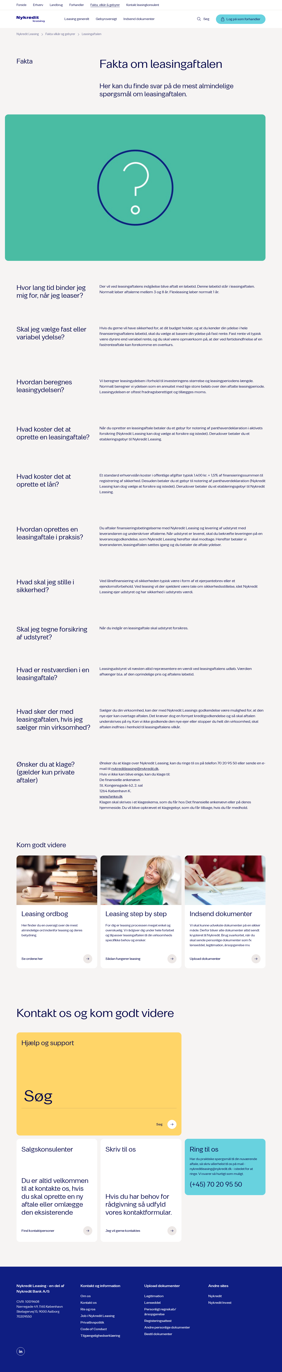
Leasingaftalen (91, 34)
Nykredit (215, 1296)
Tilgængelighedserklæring (100, 1336)
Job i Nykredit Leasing (98, 1316)
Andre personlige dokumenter (167, 1327)
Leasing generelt (76, 19)
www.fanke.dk (111, 796)
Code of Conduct (94, 1329)
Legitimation (154, 1296)
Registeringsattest (158, 1321)
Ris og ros (88, 1309)
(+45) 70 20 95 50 (216, 1184)
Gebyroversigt (106, 19)
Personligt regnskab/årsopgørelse (160, 1311)
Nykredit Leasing (28, 34)
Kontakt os (89, 1303)
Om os (86, 1296)
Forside (21, 5)
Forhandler (76, 5)
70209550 (24, 1316)
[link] (31, 19)
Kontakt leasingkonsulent (142, 5)
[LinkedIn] (21, 1351)
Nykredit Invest (219, 1303)
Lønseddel (152, 1303)
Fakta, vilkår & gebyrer (105, 5)
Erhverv (38, 5)
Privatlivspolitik (92, 1322)
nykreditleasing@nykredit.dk (135, 768)
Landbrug (56, 5)
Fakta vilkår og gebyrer (60, 34)
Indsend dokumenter (139, 19)
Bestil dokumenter (158, 1334)
